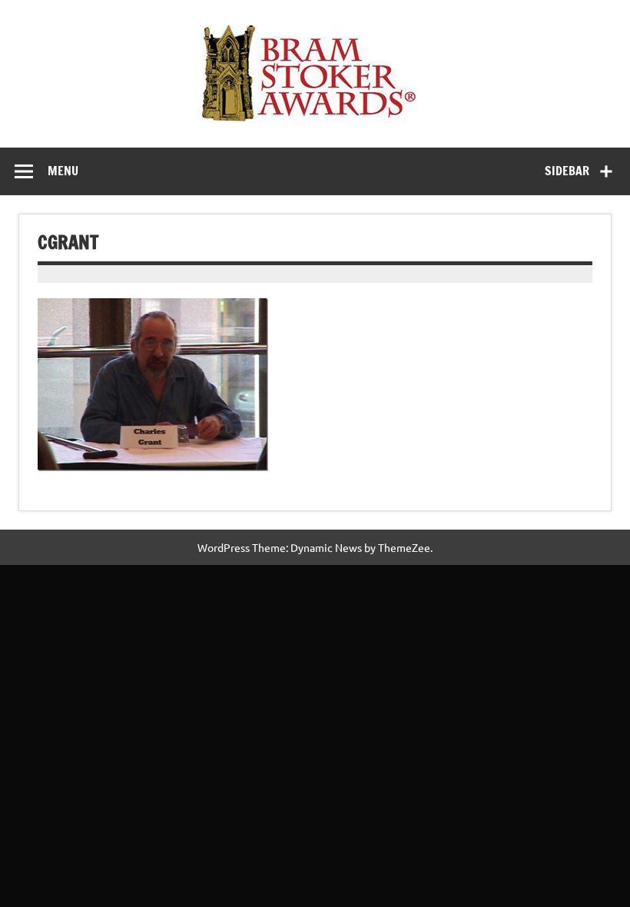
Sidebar (567, 170)
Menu (63, 170)
